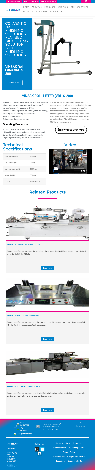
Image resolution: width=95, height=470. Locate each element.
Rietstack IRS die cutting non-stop (23, 386)
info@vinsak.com (50, 1)
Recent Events (59, 448)
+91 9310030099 (33, 1)
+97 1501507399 (15, 1)
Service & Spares (79, 7)
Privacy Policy (69, 452)
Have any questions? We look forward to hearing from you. (52, 426)
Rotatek (54, 12)
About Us (37, 7)
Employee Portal (75, 461)
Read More (47, 268)
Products (49, 7)
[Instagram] (37, 449)
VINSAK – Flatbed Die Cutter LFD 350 (23, 244)
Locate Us (80, 426)
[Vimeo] (42, 449)
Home (26, 7)
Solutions (63, 7)
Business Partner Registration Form (69, 456)
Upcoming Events (76, 448)
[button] (71, 130)
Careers (59, 443)
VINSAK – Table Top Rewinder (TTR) (23, 315)
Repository (60, 461)
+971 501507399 (24, 423)
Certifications (39, 12)
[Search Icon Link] (62, 12)
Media (26, 12)
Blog (68, 443)
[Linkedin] (39, 453)
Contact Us (77, 443)
